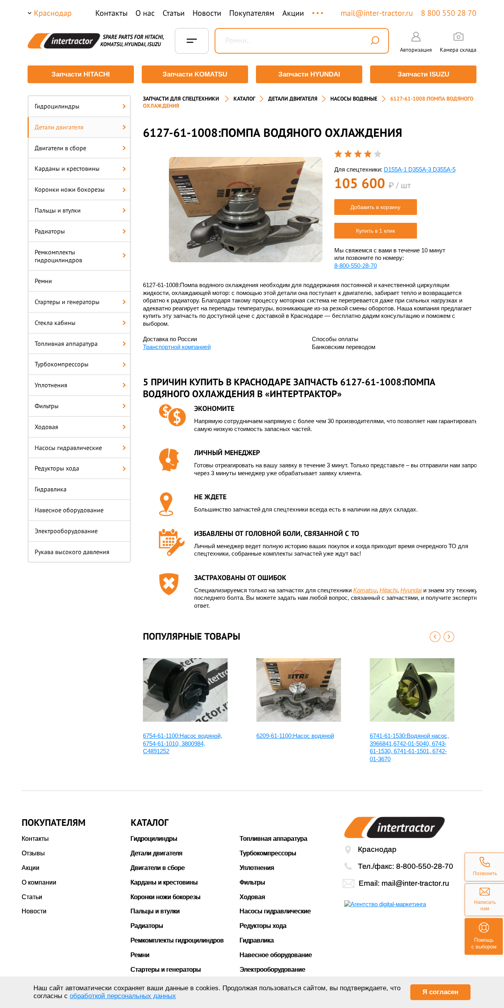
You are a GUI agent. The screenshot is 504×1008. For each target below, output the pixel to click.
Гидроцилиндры (57, 106)
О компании (39, 882)
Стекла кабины (55, 323)
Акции (293, 13)
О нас (145, 13)
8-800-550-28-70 (355, 265)
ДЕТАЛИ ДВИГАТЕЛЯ (292, 98)
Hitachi (388, 590)
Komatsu (364, 590)
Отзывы (33, 853)
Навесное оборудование (69, 510)
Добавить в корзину (375, 207)
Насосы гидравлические (68, 448)
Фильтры (47, 406)
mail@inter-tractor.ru (377, 13)
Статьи (174, 13)
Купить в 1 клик (375, 231)
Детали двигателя (59, 127)
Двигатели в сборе (60, 148)
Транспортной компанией (177, 346)
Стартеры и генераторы (67, 302)
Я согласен (440, 992)
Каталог (244, 98)
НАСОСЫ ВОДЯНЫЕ (353, 98)
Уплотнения (51, 385)
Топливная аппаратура (66, 343)
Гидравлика (51, 489)
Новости (207, 13)
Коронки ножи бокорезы (70, 189)
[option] (245, 209)
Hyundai (411, 590)
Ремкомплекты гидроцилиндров (58, 256)
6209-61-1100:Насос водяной (295, 735)
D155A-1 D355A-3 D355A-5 (420, 169)
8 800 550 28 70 (448, 13)
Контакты (111, 13)
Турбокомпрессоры (62, 364)
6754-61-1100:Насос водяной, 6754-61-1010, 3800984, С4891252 (182, 743)
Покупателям (251, 13)
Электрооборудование (66, 531)
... (318, 9)
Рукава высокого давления (72, 552)
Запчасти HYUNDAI (309, 74)
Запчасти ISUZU (423, 74)
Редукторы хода (57, 468)
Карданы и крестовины (67, 168)
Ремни (43, 281)
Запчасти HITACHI (81, 74)
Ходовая (46, 427)
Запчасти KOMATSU (195, 74)
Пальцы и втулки (58, 210)
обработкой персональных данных (123, 996)
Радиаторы (50, 231)
